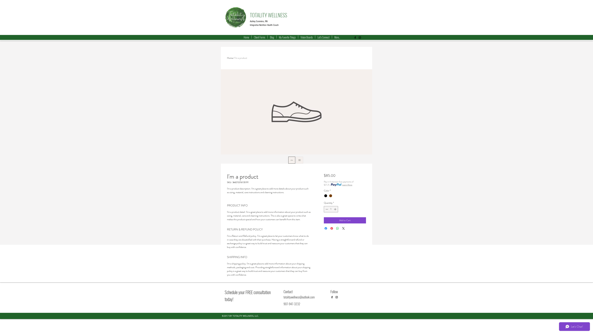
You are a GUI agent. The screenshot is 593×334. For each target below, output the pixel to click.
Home (230, 58)
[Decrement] (326, 209)
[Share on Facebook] (326, 228)
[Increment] (335, 209)
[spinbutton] (331, 209)
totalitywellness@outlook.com (299, 297)
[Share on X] (343, 228)
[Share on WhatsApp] (337, 228)
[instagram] (359, 37)
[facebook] (355, 37)
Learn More (347, 184)
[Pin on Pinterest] (332, 228)
